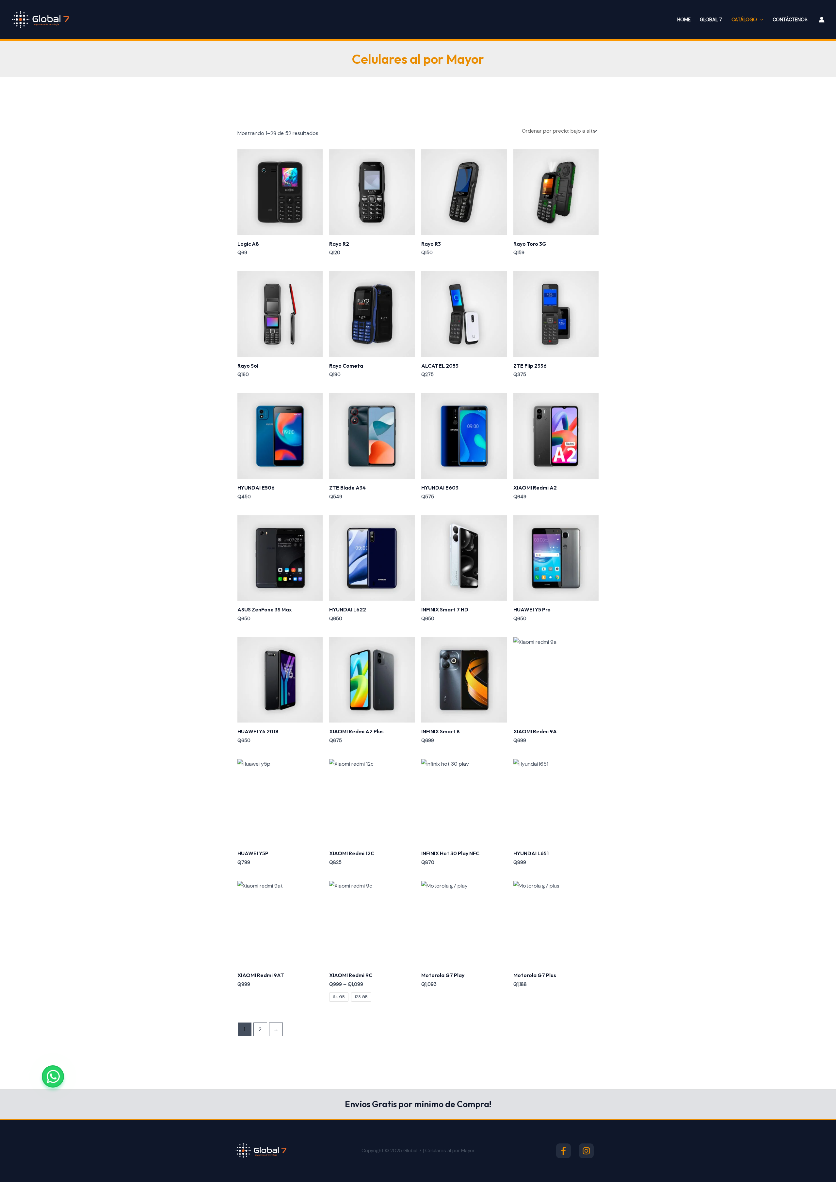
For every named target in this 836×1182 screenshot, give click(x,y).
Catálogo (744, 20)
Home (684, 20)
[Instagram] (586, 1150)
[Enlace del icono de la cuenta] (822, 20)
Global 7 (711, 20)
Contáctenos (790, 20)
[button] (760, 20)
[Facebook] (563, 1150)
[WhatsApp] (53, 1076)
